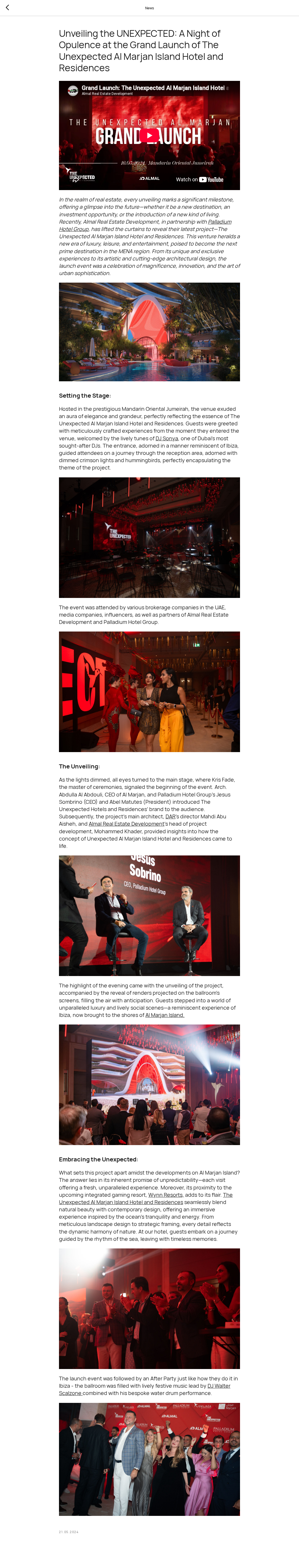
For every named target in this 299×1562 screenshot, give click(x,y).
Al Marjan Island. (165, 1014)
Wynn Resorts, (166, 1194)
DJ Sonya (167, 438)
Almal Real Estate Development (126, 823)
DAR (170, 816)
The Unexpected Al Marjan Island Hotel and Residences (146, 1198)
